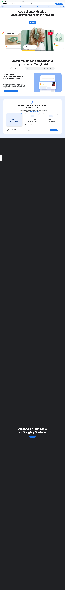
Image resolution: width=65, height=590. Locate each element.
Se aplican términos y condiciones (34, 111)
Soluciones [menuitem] (16, 1)
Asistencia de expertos (35, 3)
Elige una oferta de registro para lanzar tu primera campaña (32, 106)
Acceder (52, 3)
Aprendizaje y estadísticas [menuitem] (23, 1)
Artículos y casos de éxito (26, 3)
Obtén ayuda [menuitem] (31, 1)
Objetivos (9, 3)
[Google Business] (3, 1)
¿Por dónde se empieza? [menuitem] (9, 1)
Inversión (19, 3)
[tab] (18, 68)
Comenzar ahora (59, 3)
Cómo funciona (14, 3)
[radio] (14, 119)
